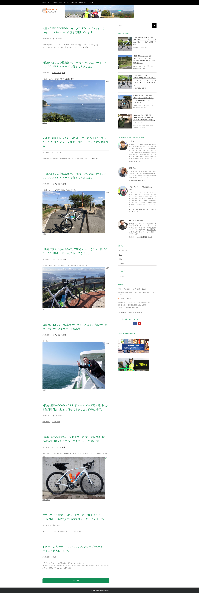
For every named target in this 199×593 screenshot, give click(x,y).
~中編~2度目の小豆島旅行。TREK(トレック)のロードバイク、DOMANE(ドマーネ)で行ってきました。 (144, 99)
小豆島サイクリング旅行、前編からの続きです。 (59, 190)
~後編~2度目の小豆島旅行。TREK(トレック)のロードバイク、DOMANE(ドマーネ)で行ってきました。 (144, 59)
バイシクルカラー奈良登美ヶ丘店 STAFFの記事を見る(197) (142, 210)
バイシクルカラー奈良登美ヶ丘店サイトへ (130, 312)
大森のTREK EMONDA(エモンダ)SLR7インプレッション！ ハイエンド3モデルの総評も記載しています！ (144, 41)
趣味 (63, 73)
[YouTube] (139, 323)
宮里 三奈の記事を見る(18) (137, 180)
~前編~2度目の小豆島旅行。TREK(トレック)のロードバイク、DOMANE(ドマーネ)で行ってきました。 (144, 119)
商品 (54, 525)
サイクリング (57, 39)
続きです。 (46, 422)
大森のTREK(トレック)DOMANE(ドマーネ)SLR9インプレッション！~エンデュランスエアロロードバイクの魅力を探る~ (75, 142)
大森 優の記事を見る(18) (136, 162)
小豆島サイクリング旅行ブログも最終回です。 (58, 79)
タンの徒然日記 (151, 230)
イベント (121, 263)
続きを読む (85, 47)
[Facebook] (135, 323)
